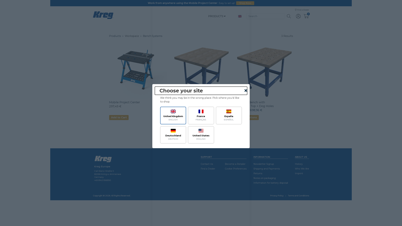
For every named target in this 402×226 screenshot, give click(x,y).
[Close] (246, 90)
